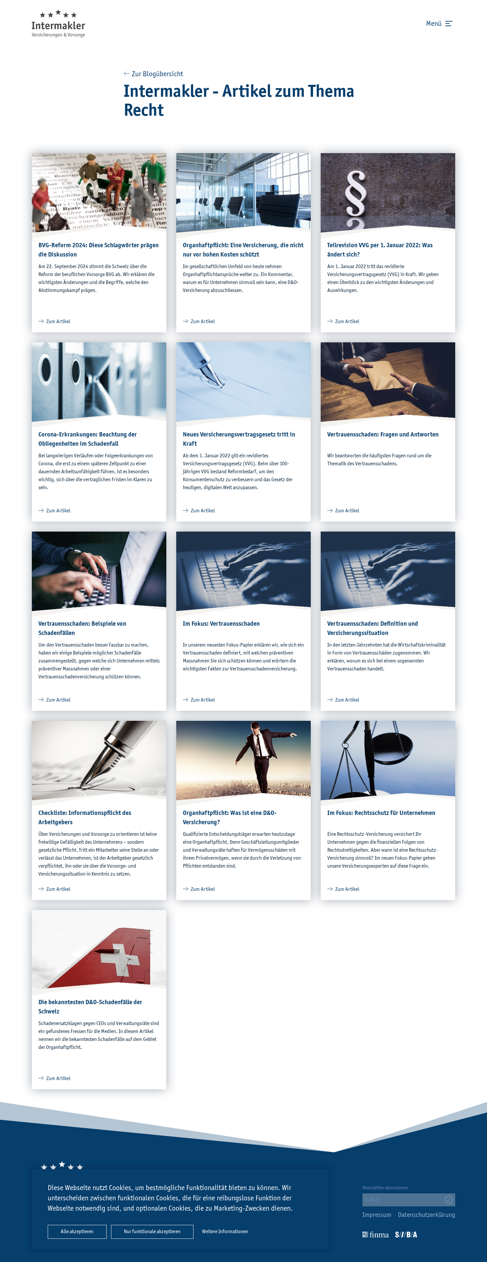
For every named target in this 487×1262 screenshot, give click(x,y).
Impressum (376, 1215)
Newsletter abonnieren (385, 1188)
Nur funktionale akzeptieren (152, 1231)
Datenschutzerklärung (426, 1215)
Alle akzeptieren (77, 1231)
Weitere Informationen (225, 1231)
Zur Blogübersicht (156, 74)
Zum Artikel (58, 321)
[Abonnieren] (449, 1199)
